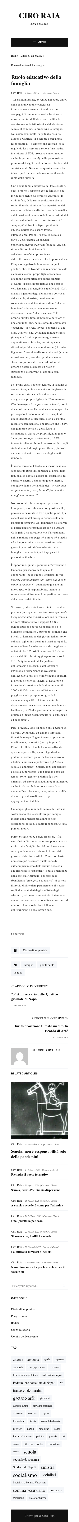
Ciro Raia (53, 1050)
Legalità (45, 1413)
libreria (33, 1421)
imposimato (32, 1413)
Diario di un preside (35, 950)
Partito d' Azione (22, 1436)
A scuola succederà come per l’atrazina (37, 1205)
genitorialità (47, 965)
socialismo (25, 1474)
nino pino (44, 1428)
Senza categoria (20, 1330)
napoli (30, 1428)
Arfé (47, 1359)
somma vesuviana (29, 1490)
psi (63, 1436)
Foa (61, 1382)
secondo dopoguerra (26, 1459)
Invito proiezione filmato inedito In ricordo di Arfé (41, 1028)
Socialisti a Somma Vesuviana (29, 1482)
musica (17, 1428)
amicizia (33, 1359)
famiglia (28, 965)
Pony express (19, 1316)
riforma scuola (33, 1444)
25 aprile (18, 1359)
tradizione (18, 1498)
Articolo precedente (31, 986)
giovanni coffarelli (43, 1405)
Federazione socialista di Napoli (34, 1382)
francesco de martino (27, 1390)
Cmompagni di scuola (36, 1367)
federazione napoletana (25, 1375)
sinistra (47, 1467)
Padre (57, 1428)
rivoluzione (54, 1444)
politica (40, 1436)
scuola (18, 972)
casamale (18, 1367)
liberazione (19, 1421)
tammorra (55, 1490)
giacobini (45, 1398)
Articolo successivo (48, 1018)
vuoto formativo (37, 1498)
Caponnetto (59, 1359)
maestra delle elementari (51, 1421)
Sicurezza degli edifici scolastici (31, 1236)
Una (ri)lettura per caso (27, 1221)
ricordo (16, 1444)
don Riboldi (54, 1367)
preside (53, 1436)
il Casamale (18, 1413)
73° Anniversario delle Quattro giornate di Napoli (34, 996)
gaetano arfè (24, 1398)
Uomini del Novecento (24, 1336)
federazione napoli (52, 1375)
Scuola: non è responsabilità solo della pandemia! (38, 1154)
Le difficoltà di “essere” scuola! (32, 1251)
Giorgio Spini (20, 1405)
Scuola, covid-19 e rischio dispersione (35, 1190)
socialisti (49, 1474)
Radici (15, 1323)
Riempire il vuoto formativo (29, 1174)
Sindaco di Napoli (24, 1467)
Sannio (16, 1451)
